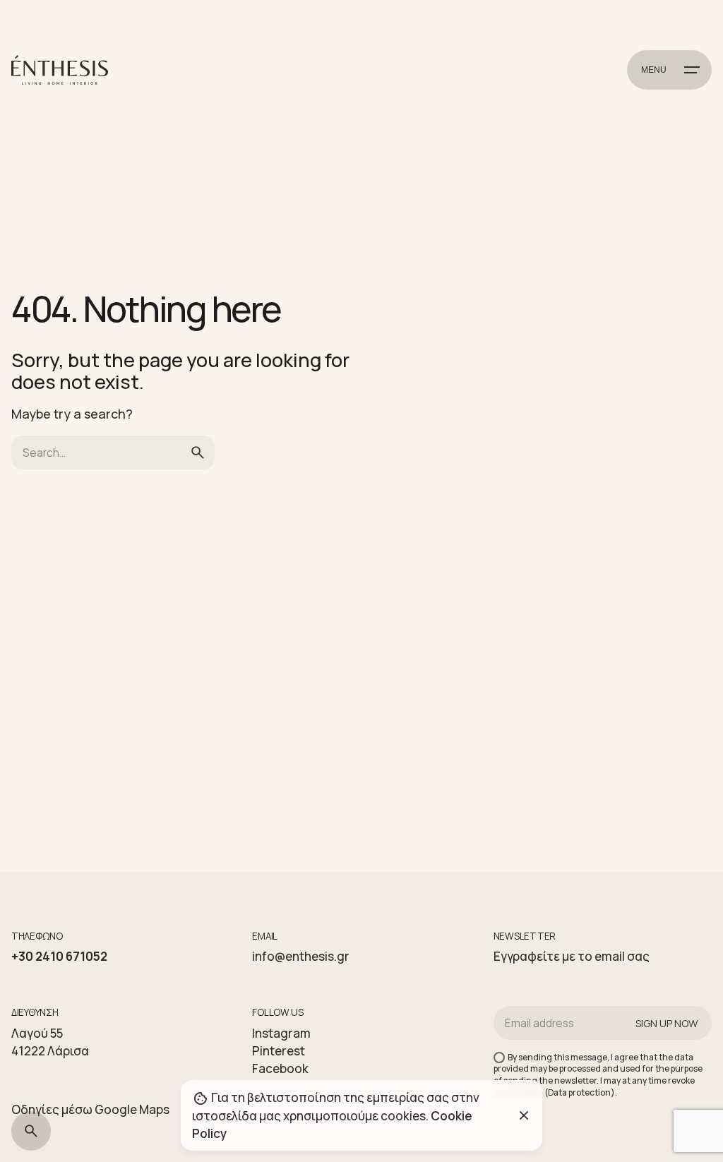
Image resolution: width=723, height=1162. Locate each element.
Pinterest (278, 1051)
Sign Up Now (666, 1023)
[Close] (524, 1115)
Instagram (281, 1033)
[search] (198, 452)
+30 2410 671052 (59, 956)
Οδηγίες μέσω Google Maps (90, 1109)
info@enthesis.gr (300, 956)
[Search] (31, 1131)
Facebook (280, 1068)
